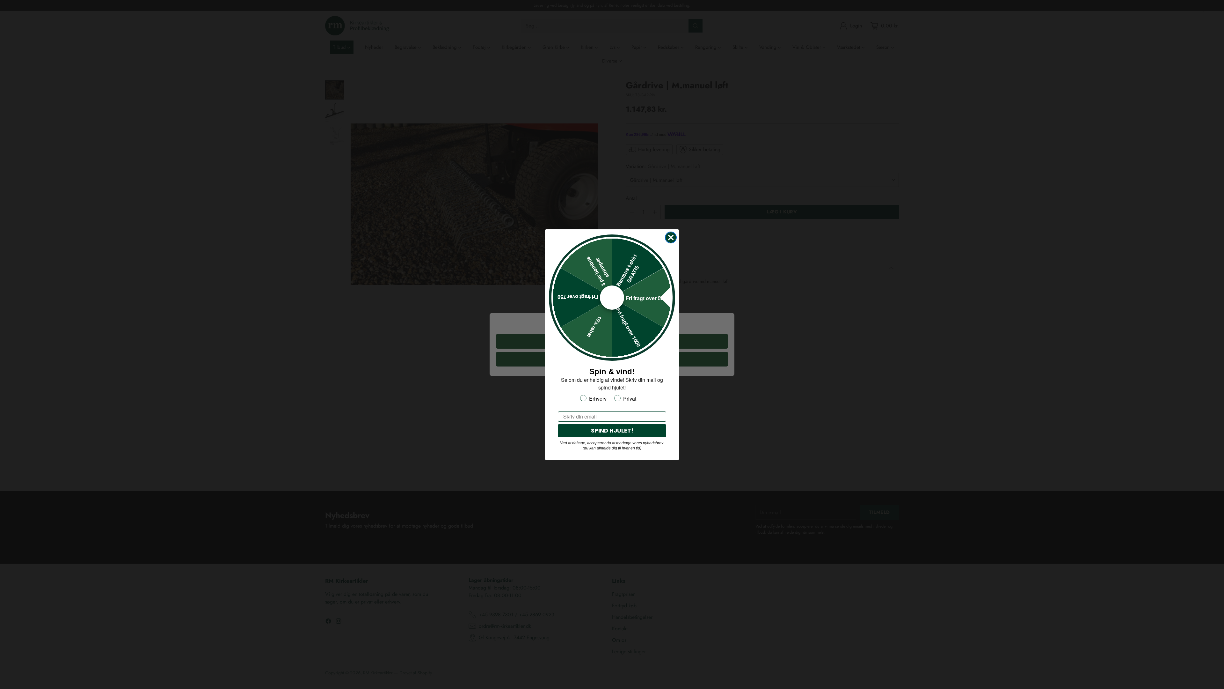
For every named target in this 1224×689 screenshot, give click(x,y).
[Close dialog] (670, 237)
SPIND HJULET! (612, 430)
